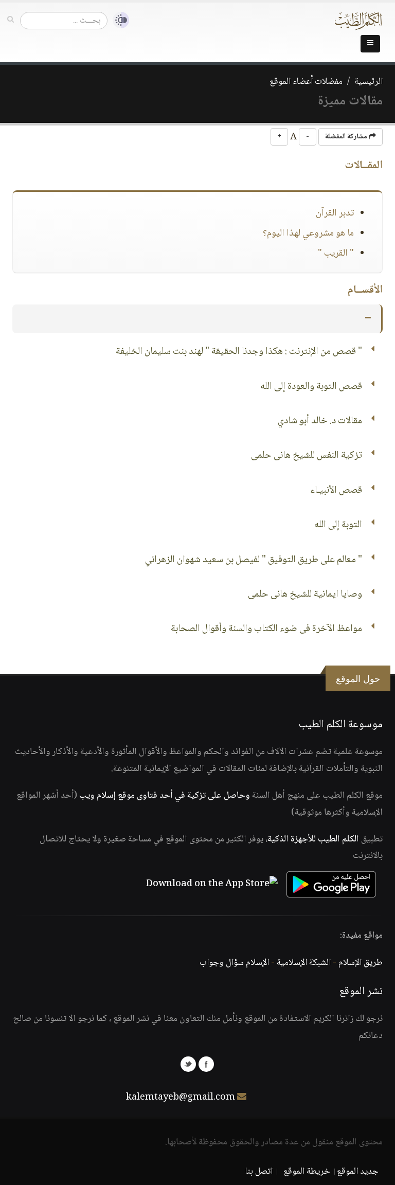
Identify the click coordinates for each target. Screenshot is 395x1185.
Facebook (206, 1064)
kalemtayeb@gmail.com (180, 1097)
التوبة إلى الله (338, 525)
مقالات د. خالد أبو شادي (320, 421)
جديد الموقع (358, 1171)
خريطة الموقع (306, 1171)
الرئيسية (368, 81)
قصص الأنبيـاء (336, 490)
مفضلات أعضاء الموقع (306, 81)
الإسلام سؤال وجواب (234, 963)
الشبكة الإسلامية (304, 963)
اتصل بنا (259, 1171)
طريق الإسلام (360, 963)
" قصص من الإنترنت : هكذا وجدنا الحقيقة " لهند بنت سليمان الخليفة (239, 352)
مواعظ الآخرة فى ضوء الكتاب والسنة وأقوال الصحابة (266, 629)
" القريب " (336, 253)
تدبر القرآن (335, 213)
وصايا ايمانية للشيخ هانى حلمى (305, 594)
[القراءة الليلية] (118, 20)
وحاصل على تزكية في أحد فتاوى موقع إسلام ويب (164, 795)
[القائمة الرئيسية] (370, 43)
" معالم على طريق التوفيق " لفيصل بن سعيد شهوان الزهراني (253, 560)
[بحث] (10, 20)
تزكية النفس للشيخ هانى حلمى (306, 455)
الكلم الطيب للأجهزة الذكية (313, 839)
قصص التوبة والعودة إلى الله (311, 387)
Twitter (188, 1064)
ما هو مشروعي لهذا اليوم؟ (308, 233)
